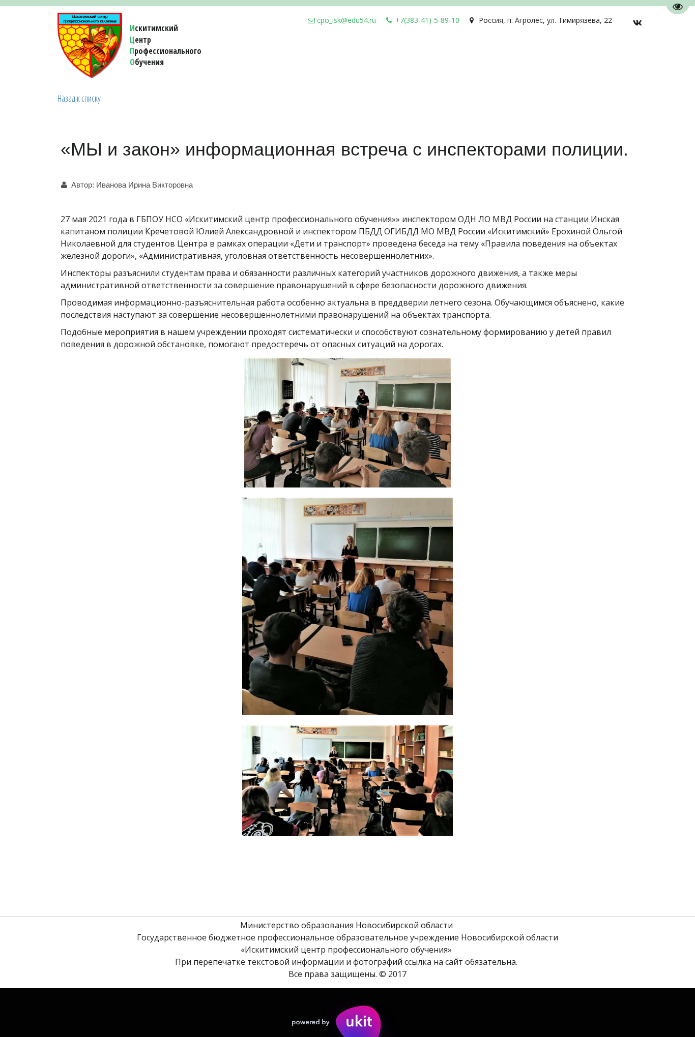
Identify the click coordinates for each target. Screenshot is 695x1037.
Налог (339, 56)
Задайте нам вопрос (275, 56)
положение (544, 56)
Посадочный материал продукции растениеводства (112, 56)
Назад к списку (79, 98)
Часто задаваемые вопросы (453, 56)
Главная (592, 56)
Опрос (373, 56)
